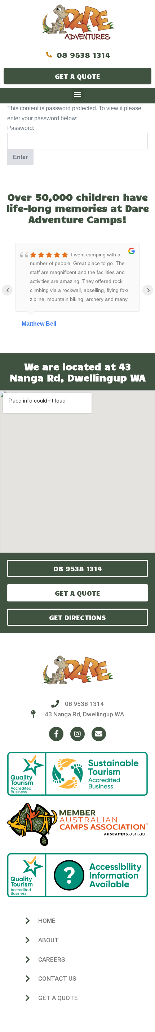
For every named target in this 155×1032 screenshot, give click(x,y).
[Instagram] (77, 734)
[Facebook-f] (56, 734)
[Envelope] (99, 734)
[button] (78, 94)
